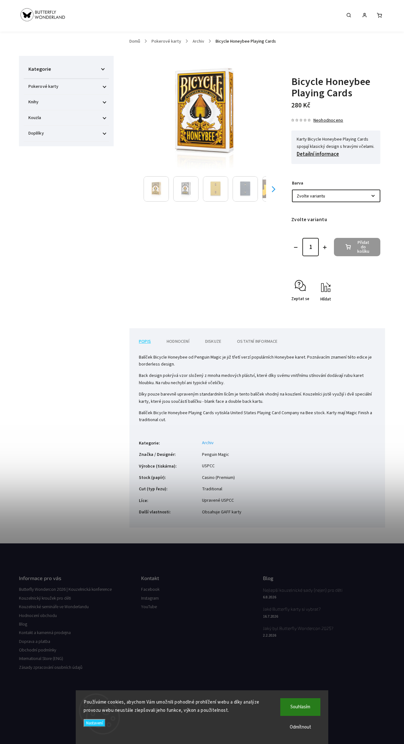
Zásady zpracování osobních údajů (50, 667)
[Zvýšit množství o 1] (325, 247)
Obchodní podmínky (37, 650)
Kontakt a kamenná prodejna (45, 633)
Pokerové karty (43, 86)
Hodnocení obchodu (38, 616)
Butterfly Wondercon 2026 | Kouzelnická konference (65, 589)
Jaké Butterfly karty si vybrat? (292, 609)
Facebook (150, 589)
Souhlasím (300, 707)
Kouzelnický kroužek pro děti (45, 598)
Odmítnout (300, 727)
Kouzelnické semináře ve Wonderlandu (54, 607)
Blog (23, 624)
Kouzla (34, 118)
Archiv (208, 443)
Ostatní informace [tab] (257, 341)
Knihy (33, 102)
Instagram (150, 598)
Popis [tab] (145, 341)
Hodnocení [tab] (178, 341)
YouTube (149, 607)
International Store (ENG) (41, 659)
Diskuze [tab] (213, 341)
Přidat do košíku (363, 247)
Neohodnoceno (328, 120)
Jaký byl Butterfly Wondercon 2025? (298, 628)
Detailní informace (318, 154)
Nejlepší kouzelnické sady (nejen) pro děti (302, 590)
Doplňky (36, 133)
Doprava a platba (34, 641)
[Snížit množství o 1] (296, 247)
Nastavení (94, 723)
